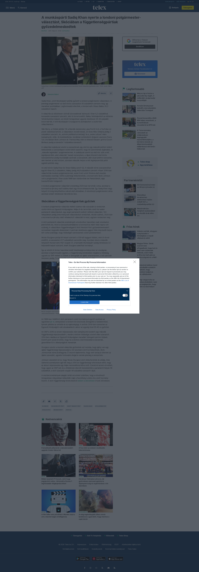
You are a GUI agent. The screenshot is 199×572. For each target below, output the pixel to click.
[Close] (135, 262)
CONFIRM (84, 302)
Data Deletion (87, 309)
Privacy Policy (111, 309)
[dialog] (99, 286)
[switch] (125, 295)
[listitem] (99, 291)
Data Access (99, 309)
